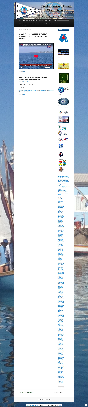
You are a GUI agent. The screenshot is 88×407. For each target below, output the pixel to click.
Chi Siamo (35, 20)
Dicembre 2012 (61, 345)
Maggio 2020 (60, 267)
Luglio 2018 (60, 286)
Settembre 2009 (61, 366)
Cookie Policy (51, 23)
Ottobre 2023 (60, 229)
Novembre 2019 (61, 272)
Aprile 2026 (60, 202)
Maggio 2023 (60, 235)
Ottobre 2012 (60, 348)
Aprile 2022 (60, 246)
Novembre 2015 (61, 316)
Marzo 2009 (60, 373)
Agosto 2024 (60, 217)
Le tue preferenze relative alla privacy (49, 405)
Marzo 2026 (60, 203)
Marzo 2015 (60, 324)
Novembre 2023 (61, 227)
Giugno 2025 (60, 210)
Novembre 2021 (61, 251)
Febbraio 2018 (60, 291)
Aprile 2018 (60, 288)
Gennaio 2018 (60, 292)
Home (20, 20)
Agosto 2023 (60, 231)
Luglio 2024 (60, 219)
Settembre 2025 (61, 206)
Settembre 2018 (61, 283)
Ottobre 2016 (60, 303)
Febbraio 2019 (60, 279)
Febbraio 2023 (60, 238)
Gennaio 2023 (60, 239)
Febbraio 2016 (60, 314)
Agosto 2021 (60, 255)
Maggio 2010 (60, 361)
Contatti (30, 23)
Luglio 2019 (60, 276)
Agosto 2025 (60, 207)
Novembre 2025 (61, 205)
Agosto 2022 (60, 243)
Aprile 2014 (60, 331)
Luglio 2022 (60, 244)
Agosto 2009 (60, 367)
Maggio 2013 (60, 340)
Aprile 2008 (60, 380)
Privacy (45, 23)
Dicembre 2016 (61, 301)
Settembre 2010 (61, 357)
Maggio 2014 (60, 330)
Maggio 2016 (60, 310)
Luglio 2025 (60, 208)
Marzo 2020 (60, 268)
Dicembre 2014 (61, 326)
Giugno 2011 (60, 353)
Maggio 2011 (60, 354)
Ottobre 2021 (60, 253)
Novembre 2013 (61, 334)
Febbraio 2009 (60, 375)
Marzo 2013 (60, 342)
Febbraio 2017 (60, 298)
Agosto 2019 (60, 274)
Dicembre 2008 (61, 377)
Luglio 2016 (60, 307)
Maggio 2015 (60, 323)
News (46, 20)
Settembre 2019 (61, 273)
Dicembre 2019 (61, 271)
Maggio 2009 (60, 371)
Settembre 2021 (61, 254)
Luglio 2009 (60, 368)
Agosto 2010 (60, 358)
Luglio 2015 (60, 320)
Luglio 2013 (60, 338)
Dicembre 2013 (61, 333)
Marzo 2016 (60, 312)
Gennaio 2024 (60, 225)
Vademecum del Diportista (63, 176)
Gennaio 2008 (60, 381)
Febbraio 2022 (60, 248)
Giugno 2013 (60, 339)
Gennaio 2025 (60, 213)
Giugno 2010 (60, 359)
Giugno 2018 (60, 287)
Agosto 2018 (60, 285)
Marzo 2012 (60, 349)
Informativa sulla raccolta (32, 405)
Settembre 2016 (61, 305)
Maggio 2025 (60, 211)
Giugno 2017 (60, 295)
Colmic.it (59, 57)
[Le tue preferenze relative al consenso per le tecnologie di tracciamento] (86, 405)
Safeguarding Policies (22, 25)
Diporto (54, 20)
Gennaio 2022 (60, 249)
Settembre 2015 (61, 317)
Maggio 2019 (60, 278)
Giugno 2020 (60, 265)
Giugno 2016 (60, 309)
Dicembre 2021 (61, 250)
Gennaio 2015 (60, 325)
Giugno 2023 (60, 234)
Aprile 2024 (60, 222)
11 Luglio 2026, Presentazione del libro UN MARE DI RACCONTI (63, 188)
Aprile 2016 (60, 311)
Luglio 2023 (60, 232)
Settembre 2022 (61, 241)
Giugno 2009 (60, 369)
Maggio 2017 (60, 296)
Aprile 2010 (60, 362)
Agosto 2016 (60, 306)
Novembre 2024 (61, 215)
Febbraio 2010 (60, 363)
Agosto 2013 (60, 337)
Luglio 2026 (60, 198)
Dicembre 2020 (61, 262)
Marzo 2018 (60, 290)
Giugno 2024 (60, 220)
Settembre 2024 (61, 216)
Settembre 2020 (61, 263)
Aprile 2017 (60, 297)
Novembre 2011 (61, 350)
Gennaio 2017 (60, 300)
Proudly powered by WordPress (45, 399)
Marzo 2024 (60, 224)
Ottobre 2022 (60, 240)
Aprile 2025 (60, 212)
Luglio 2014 (60, 328)
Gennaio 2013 (60, 344)
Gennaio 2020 (60, 269)
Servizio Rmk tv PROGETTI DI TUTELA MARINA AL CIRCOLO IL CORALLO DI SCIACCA (33, 36)
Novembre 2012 (61, 347)
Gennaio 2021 (60, 260)
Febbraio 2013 (60, 343)
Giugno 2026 (60, 199)
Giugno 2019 (60, 277)
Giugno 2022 (60, 245)
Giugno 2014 (60, 329)
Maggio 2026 (60, 201)
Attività (50, 20)
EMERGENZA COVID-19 (27, 20)
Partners (35, 23)
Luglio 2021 (60, 257)
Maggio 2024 (60, 221)
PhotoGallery (25, 23)
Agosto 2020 (60, 264)
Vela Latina (40, 23)
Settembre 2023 (61, 230)
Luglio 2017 (60, 293)
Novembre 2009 (61, 364)
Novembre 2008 (61, 378)
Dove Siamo (41, 20)
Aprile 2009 (60, 372)
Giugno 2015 (60, 321)
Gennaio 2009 (60, 376)
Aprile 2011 (60, 356)
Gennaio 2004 (60, 382)
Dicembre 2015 (61, 315)
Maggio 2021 (60, 259)
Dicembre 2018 (61, 282)
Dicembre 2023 (61, 226)
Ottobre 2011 (60, 352)
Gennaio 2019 (60, 281)
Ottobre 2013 (60, 335)
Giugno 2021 (60, 258)
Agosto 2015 (60, 319)
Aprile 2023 (60, 236)
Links (20, 23)
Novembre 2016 (61, 302)
